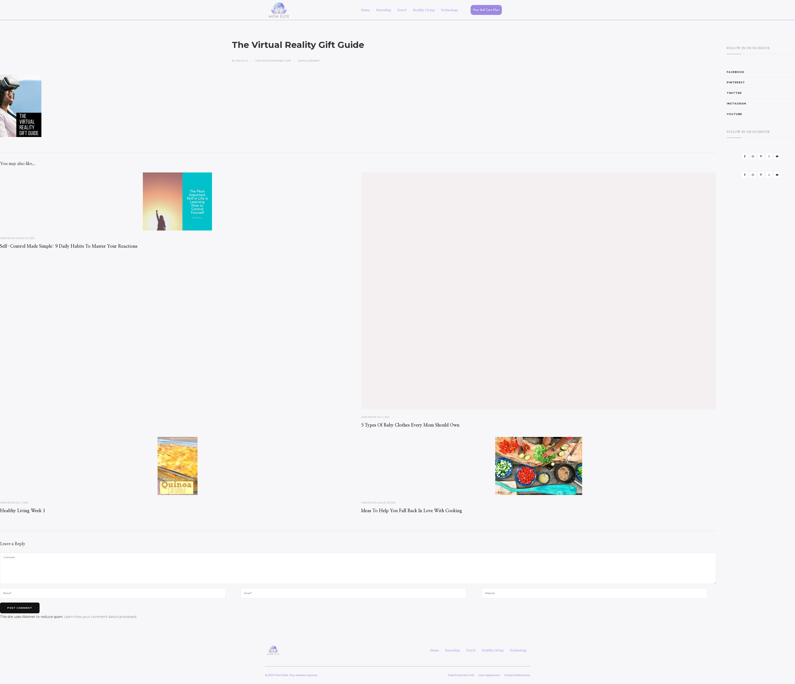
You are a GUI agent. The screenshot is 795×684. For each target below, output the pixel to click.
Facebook (735, 72)
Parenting (383, 10)
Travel (402, 10)
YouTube (734, 114)
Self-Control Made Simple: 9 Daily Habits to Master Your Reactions (68, 246)
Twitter (734, 93)
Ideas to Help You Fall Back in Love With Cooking (411, 511)
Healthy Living (424, 10)
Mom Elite (241, 60)
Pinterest (736, 82)
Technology (449, 10)
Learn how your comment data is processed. (100, 617)
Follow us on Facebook (748, 48)
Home (365, 10)
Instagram (736, 103)
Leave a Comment (309, 60)
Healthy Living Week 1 (22, 511)
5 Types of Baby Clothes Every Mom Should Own (410, 425)
